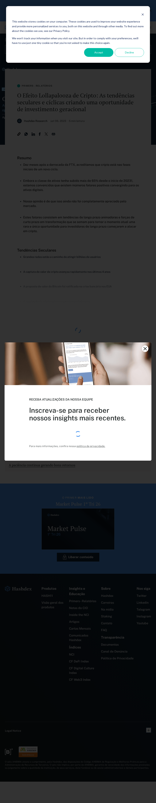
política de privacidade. (90, 446)
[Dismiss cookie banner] (142, 14)
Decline (129, 52)
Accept (98, 52)
